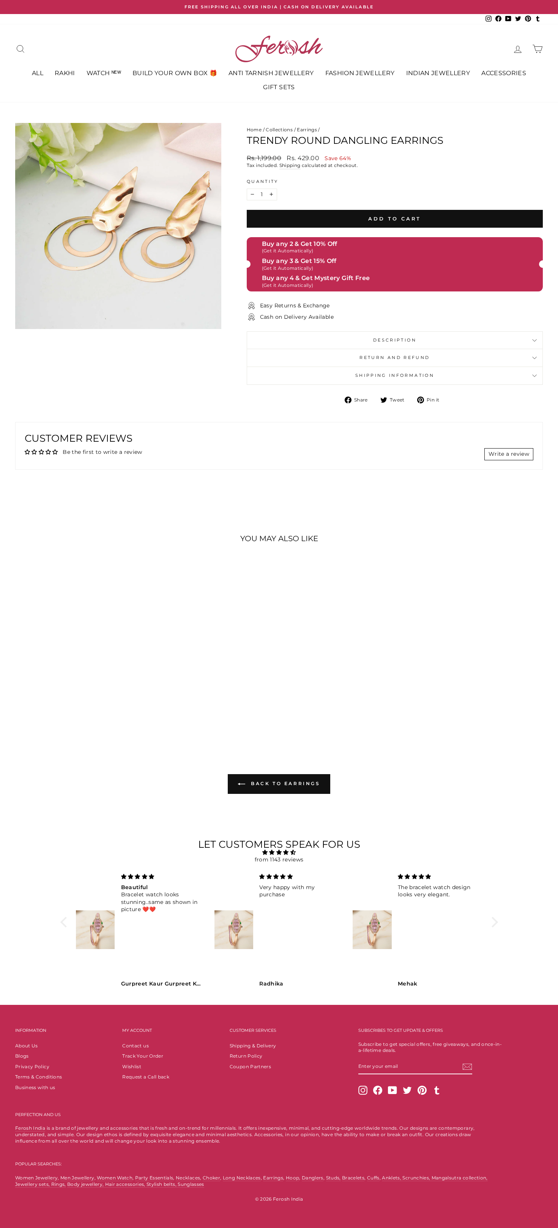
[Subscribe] (467, 1066)
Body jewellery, (86, 1184)
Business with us (35, 1087)
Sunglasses (191, 1184)
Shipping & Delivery (253, 1046)
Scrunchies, (416, 1178)
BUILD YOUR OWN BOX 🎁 (174, 73)
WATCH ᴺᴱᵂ (104, 73)
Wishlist (131, 1066)
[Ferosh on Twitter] (407, 1090)
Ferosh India (30, 1128)
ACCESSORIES (503, 73)
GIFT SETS (279, 87)
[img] (279, 852)
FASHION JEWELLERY (360, 73)
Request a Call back (145, 1077)
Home (254, 129)
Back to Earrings (284, 784)
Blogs (22, 1056)
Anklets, (392, 1178)
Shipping (290, 165)
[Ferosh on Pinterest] (422, 1090)
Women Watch (114, 1178)
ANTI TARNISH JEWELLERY (271, 73)
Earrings (307, 129)
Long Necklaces (242, 1178)
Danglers (312, 1178)
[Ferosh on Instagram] (362, 1090)
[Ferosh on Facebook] (377, 1090)
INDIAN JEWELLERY (438, 73)
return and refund (394, 357)
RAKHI (65, 73)
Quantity (263, 181)
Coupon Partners (250, 1066)
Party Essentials (154, 1178)
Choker (211, 1178)
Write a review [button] (509, 453)
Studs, (333, 1178)
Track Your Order (142, 1056)
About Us (26, 1046)
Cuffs (373, 1178)
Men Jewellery (77, 1178)
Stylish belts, (162, 1184)
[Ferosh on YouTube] (392, 1090)
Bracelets (353, 1178)
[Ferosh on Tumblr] (436, 1090)
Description (394, 340)
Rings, (58, 1184)
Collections (279, 129)
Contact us (135, 1046)
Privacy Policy (32, 1066)
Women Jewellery (36, 1178)
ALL (37, 73)
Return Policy (246, 1056)
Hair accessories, (126, 1184)
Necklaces (188, 1178)
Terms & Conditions (38, 1077)
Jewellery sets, (33, 1184)
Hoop (292, 1178)
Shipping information (394, 375)
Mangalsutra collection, (460, 1178)
